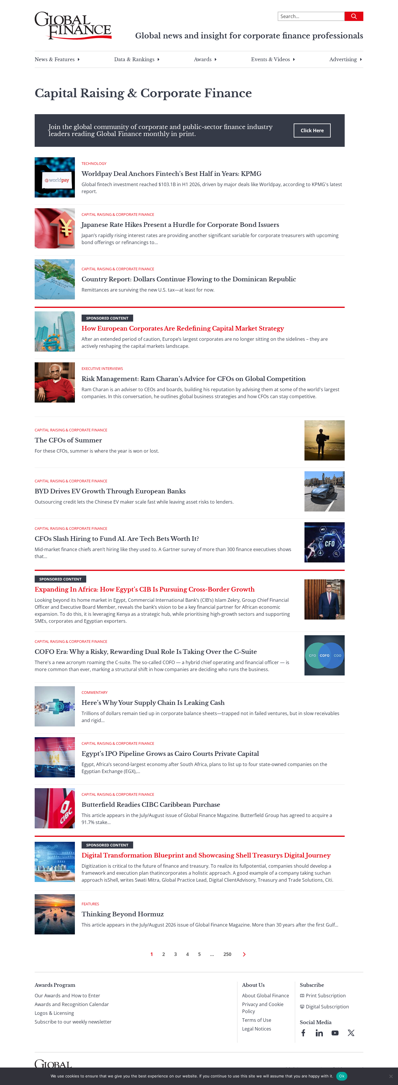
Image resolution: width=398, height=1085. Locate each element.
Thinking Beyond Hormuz (123, 914)
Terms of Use (256, 1020)
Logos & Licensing (54, 1013)
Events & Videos (270, 59)
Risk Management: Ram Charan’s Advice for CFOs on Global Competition (194, 378)
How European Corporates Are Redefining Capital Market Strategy (183, 328)
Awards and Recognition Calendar (72, 1004)
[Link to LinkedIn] (319, 1032)
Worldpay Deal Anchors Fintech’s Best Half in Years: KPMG (172, 173)
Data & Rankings (134, 59)
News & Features (55, 59)
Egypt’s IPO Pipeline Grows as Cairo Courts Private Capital (170, 753)
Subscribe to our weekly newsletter (73, 1022)
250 (227, 954)
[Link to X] (351, 1032)
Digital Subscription (327, 1006)
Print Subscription (326, 995)
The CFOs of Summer (68, 440)
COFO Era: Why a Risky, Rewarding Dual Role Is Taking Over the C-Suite (146, 651)
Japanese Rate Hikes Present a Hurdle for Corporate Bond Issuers (180, 224)
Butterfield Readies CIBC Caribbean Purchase (151, 804)
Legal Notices (256, 1029)
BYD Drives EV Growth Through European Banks (110, 491)
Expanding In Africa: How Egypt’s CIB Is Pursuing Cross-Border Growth (145, 589)
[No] (391, 1076)
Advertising (343, 59)
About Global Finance (265, 995)
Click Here (312, 130)
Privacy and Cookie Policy (262, 1008)
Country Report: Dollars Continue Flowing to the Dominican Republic (189, 279)
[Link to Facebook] (303, 1032)
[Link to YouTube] (335, 1032)
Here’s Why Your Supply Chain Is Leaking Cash (153, 702)
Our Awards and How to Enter (67, 995)
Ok (341, 1076)
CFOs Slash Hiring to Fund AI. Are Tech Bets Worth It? (117, 538)
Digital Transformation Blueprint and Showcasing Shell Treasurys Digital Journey (206, 855)
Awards (203, 59)
